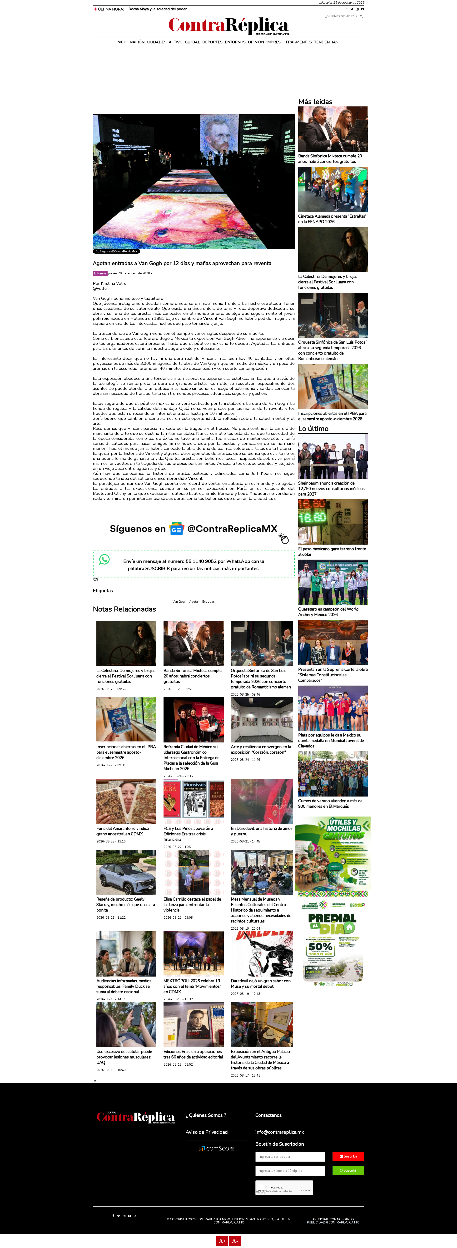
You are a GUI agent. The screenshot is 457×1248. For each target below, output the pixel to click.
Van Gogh (179, 602)
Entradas (208, 602)
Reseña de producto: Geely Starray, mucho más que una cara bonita (125, 905)
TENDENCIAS (326, 42)
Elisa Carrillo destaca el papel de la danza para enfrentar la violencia (192, 905)
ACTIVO (176, 42)
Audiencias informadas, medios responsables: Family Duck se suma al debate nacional (123, 986)
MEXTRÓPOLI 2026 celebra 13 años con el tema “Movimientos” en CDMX (192, 986)
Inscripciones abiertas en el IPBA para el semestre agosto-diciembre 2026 (126, 752)
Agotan (194, 602)
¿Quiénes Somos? (339, 16)
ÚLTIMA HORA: (110, 9)
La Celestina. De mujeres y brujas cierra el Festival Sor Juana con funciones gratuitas (125, 676)
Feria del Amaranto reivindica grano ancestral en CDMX (122, 831)
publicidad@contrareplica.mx (333, 1222)
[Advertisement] (194, 81)
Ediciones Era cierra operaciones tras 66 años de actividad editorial (193, 1054)
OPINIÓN (256, 42)
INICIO (121, 42)
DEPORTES (212, 42)
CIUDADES (156, 42)
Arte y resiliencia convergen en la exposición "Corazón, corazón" (261, 749)
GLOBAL (192, 42)
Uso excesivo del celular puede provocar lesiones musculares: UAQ (124, 1057)
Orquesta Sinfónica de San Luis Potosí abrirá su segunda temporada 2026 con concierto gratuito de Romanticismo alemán (261, 679)
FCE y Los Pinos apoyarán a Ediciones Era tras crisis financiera (188, 834)
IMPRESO (274, 42)
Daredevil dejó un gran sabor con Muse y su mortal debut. (261, 983)
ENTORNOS (235, 42)
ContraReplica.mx (229, 1222)
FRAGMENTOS (299, 42)
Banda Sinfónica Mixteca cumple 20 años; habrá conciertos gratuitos (193, 676)
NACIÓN (137, 42)
